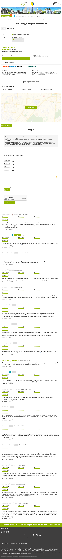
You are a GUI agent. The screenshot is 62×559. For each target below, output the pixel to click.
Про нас (25, 537)
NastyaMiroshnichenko (7, 389)
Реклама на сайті (4, 528)
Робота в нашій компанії (6, 529)
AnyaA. (3, 425)
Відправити (9, 202)
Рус (55, 3)
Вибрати (8, 189)
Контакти (29, 537)
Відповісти (4, 229)
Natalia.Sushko (5, 324)
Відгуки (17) (10, 28)
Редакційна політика (32, 556)
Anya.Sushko (5, 304)
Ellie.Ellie (4, 406)
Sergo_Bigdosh (35, 70)
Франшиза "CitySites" (5, 531)
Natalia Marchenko (6, 235)
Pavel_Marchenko (6, 252)
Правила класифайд (23, 556)
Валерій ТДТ (5, 372)
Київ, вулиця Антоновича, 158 (21, 34)
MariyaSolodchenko (6, 503)
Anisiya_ (4, 270)
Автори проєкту (35, 537)
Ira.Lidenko (4, 70)
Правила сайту (16, 556)
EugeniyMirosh (5, 360)
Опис (3, 28)
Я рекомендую (16, 58)
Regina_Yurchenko (6, 444)
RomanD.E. (4, 287)
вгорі (19, 209)
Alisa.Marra (4, 465)
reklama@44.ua (24, 543)
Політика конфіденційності (6, 556)
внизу (16, 209)
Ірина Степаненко (6, 214)
